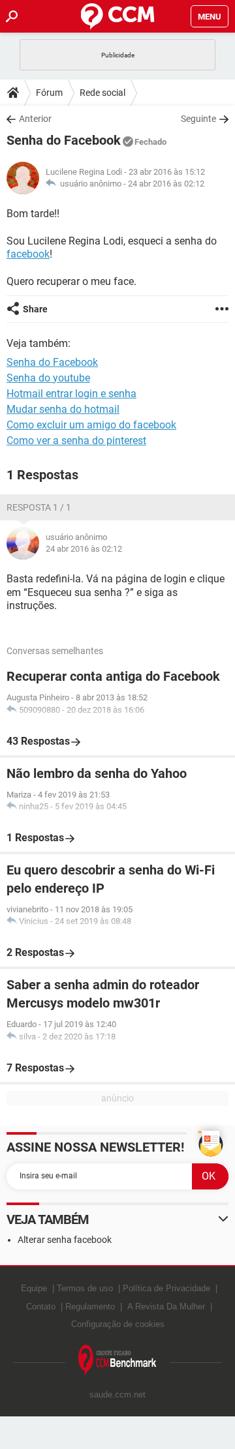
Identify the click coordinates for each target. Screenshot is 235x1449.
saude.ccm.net (117, 1394)
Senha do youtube (48, 378)
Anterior (35, 118)
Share (35, 309)
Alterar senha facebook (65, 1239)
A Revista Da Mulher (166, 1306)
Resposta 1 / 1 (39, 507)
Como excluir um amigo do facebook (91, 425)
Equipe (34, 1288)
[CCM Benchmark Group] (117, 1361)
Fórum (49, 92)
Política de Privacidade (166, 1288)
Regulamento (90, 1306)
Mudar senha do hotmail (63, 409)
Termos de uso (85, 1288)
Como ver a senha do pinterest (76, 440)
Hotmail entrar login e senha (71, 393)
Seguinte (198, 118)
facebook (28, 254)
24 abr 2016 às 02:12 (166, 183)
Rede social (102, 92)
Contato (40, 1306)
